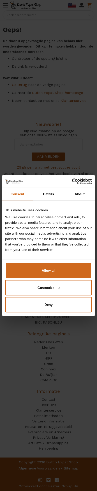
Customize (45, 287)
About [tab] (80, 194)
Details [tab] (48, 194)
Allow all (48, 270)
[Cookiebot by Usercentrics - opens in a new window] (72, 181)
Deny (48, 305)
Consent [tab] (17, 194)
